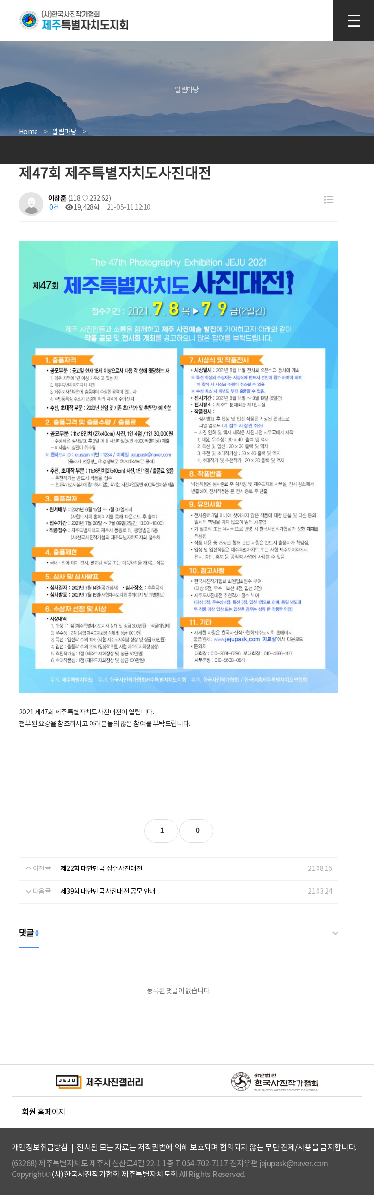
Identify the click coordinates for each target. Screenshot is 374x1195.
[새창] (99, 1082)
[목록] (328, 200)
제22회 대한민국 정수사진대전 (101, 869)
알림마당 (64, 132)
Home (28, 132)
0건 (53, 208)
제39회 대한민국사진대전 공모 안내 (108, 892)
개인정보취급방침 (40, 1147)
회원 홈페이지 (192, 1118)
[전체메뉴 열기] (353, 20)
